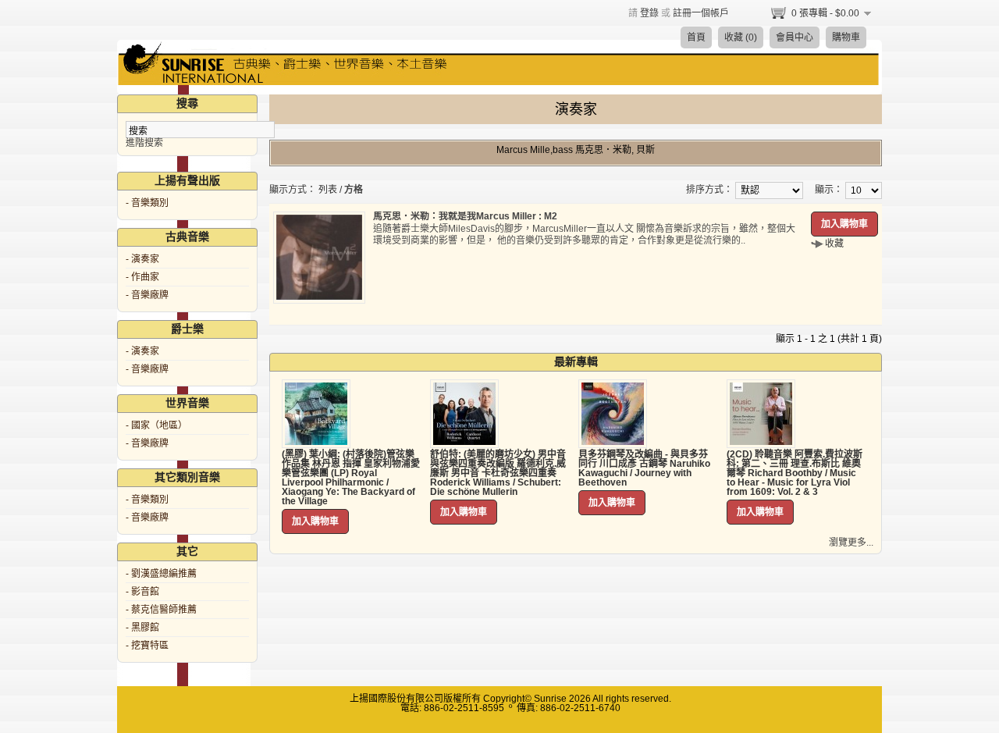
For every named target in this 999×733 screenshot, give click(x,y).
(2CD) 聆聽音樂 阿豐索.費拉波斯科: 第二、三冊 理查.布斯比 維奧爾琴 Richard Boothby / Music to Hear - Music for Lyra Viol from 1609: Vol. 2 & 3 (794, 473)
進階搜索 (144, 142)
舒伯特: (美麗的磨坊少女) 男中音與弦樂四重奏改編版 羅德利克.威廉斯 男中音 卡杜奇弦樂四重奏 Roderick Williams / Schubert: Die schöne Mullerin (498, 473)
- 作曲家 (142, 277)
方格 (353, 189)
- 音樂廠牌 (147, 295)
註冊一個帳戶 (701, 13)
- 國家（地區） (156, 425)
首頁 (696, 37)
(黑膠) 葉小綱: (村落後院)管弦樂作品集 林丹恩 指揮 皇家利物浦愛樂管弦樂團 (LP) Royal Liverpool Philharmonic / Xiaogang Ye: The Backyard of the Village (351, 478)
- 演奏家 (142, 259)
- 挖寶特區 (147, 645)
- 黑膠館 (142, 627)
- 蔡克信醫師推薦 (161, 609)
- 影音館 (142, 591)
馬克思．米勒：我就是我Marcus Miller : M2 (465, 216)
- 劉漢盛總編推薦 (161, 573)
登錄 (649, 13)
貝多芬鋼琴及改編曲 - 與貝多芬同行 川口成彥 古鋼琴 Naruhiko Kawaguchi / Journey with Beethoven (644, 468)
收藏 (834, 243)
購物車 (846, 37)
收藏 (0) (740, 37)
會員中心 (794, 37)
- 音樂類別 (147, 202)
